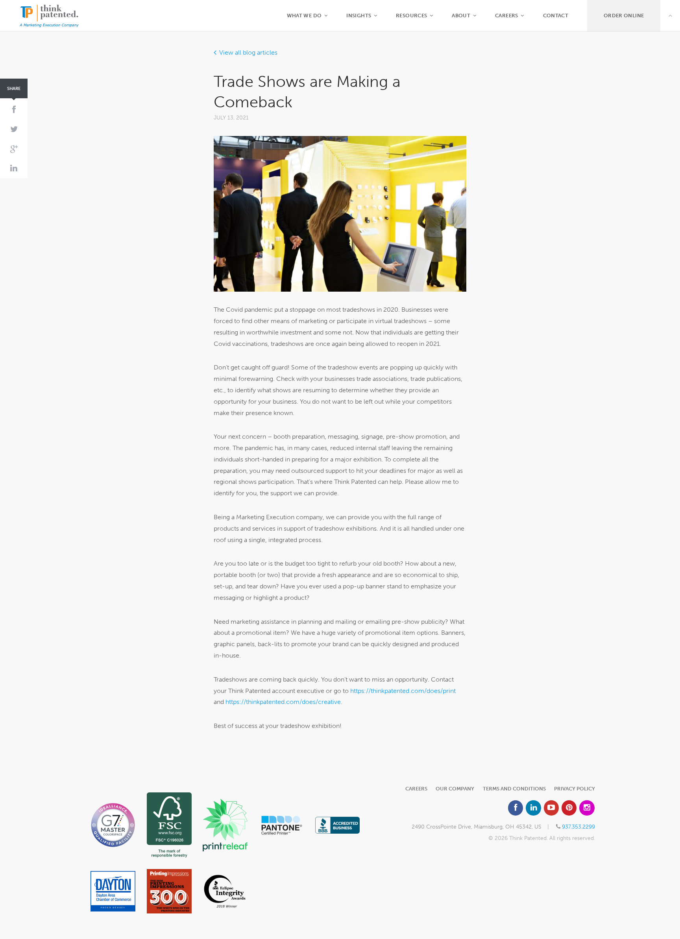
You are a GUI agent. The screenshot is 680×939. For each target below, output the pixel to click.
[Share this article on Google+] (14, 149)
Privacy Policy (574, 789)
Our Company (455, 789)
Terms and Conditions (514, 789)
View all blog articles (248, 52)
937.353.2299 (578, 826)
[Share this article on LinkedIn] (14, 168)
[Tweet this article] (14, 130)
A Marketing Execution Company (49, 15)
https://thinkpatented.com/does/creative (283, 702)
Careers (416, 789)
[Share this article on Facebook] (14, 110)
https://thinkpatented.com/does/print (403, 691)
